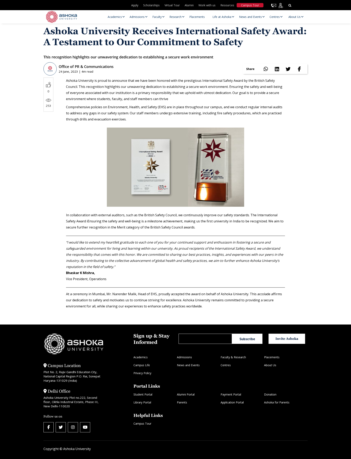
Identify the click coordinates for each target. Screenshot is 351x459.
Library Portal (142, 402)
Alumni (189, 5)
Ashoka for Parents (276, 402)
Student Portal (142, 394)
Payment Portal (231, 394)
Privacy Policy (142, 373)
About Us (270, 365)
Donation (270, 394)
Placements (272, 357)
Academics (140, 357)
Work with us (207, 5)
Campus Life (141, 365)
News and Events (188, 365)
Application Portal (232, 402)
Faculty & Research (233, 357)
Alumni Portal (186, 394)
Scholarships (151, 5)
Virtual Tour (172, 5)
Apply (134, 5)
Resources (227, 5)
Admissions (184, 357)
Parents (182, 402)
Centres (226, 365)
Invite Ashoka (286, 339)
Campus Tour (250, 5)
